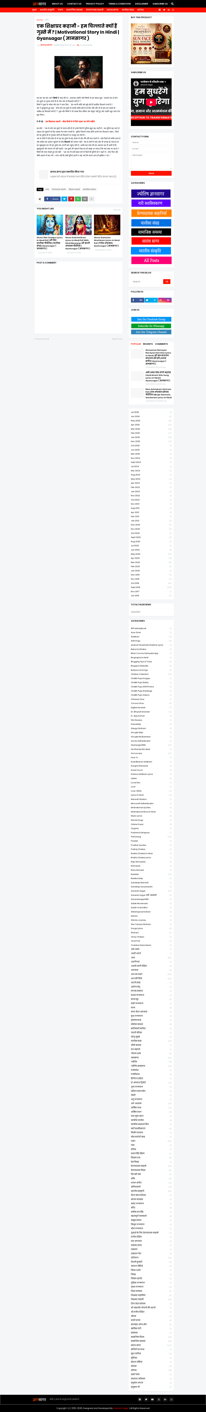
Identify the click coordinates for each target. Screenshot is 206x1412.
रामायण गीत (151, 1253)
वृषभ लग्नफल (151, 1286)
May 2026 (151, 420)
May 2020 (151, 554)
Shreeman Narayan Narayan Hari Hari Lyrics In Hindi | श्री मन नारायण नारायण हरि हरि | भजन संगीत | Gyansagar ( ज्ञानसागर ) (158, 357)
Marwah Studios (151, 799)
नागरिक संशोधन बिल (151, 1124)
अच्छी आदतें (151, 953)
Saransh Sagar (120, 1408)
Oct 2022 (151, 499)
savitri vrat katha (151, 907)
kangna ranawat (151, 765)
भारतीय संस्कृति (47, 9)
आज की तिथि (151, 978)
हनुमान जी (151, 1387)
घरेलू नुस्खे (151, 1036)
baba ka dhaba (151, 649)
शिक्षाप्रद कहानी (74, 189)
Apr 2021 (151, 512)
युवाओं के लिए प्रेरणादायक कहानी (151, 1232)
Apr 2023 (151, 483)
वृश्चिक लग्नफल (151, 1282)
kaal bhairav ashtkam (151, 761)
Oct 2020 (151, 533)
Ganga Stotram (151, 728)
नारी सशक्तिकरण (151, 1128)
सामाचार (151, 1332)
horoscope (151, 753)
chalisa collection (151, 674)
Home (40, 19)
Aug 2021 (151, 508)
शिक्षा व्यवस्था (151, 1291)
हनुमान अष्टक (151, 1382)
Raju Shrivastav (151, 861)
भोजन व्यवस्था (151, 1199)
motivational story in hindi (151, 811)
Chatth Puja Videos (151, 695)
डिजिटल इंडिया (151, 1078)
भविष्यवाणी (151, 1186)
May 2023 (151, 479)
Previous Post (42, 338)
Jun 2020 (151, 549)
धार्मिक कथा (151, 1107)
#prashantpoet (151, 628)
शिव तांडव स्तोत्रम (151, 1303)
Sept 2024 (151, 462)
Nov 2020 (151, 529)
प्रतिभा (151, 1149)
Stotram (151, 932)
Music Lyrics (151, 815)
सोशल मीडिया (151, 1361)
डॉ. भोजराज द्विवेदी (151, 1082)
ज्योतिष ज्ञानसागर (151, 1066)
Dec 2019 (151, 574)
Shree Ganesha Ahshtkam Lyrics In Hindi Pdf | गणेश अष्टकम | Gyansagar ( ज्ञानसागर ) (107, 241)
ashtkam (151, 636)
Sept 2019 (151, 587)
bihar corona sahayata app (151, 653)
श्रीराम (151, 1316)
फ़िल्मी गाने (151, 1174)
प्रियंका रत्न (151, 1157)
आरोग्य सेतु (151, 986)
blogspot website (151, 665)
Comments (161, 343)
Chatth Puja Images (151, 678)
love (151, 786)
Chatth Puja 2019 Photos (151, 686)
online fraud (151, 824)
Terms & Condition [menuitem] (119, 3)
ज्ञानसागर (151, 1057)
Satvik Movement (151, 903)
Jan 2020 (151, 570)
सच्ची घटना (151, 1320)
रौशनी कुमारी (151, 1261)
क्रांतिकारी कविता (151, 1028)
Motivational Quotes (151, 807)
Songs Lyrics (151, 928)
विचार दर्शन (151, 1270)
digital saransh (151, 707)
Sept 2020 (151, 537)
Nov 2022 (151, 495)
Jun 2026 (151, 416)
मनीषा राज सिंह (151, 1211)
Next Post (116, 338)
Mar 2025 (151, 453)
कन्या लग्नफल (151, 995)
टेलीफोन (151, 1070)
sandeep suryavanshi (151, 886)
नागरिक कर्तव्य (151, 1120)
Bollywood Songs (151, 670)
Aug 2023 (151, 474)
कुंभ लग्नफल (151, 1016)
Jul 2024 (151, 466)
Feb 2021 (151, 516)
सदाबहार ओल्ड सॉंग (151, 1324)
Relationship (151, 878)
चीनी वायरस (151, 1045)
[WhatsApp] (78, 199)
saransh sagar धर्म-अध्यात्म (151, 895)
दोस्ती (151, 1095)
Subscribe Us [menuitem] (160, 3)
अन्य (46, 19)
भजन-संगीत (151, 1182)
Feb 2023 (151, 487)
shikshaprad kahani (151, 911)
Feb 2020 (151, 566)
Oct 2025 (151, 445)
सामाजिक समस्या (74, 9)
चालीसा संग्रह (128, 9)
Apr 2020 (151, 558)
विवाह (151, 1274)
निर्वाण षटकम (151, 1132)
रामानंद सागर (151, 1245)
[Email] (85, 199)
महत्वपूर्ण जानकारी (151, 1216)
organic (151, 828)
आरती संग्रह (151, 982)
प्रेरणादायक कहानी (94, 9)
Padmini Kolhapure (151, 832)
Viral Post (151, 940)
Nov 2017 (151, 591)
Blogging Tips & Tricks (151, 661)
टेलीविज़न (151, 1074)
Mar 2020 (151, 562)
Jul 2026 (151, 412)
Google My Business (151, 736)
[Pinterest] (71, 199)
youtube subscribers (151, 945)
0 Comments (86, 45)
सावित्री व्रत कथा (151, 1349)
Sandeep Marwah (151, 882)
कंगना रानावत (151, 990)
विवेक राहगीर (151, 1278)
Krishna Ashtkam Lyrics (151, 774)
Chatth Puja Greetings (151, 690)
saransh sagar (151, 890)
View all (116, 209)
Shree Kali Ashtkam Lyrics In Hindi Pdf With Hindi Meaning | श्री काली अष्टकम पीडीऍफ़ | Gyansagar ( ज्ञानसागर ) (77, 243)
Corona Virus (151, 703)
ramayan (151, 865)
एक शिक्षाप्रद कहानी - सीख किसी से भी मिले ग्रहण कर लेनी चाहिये (70, 121)
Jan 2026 (151, 437)
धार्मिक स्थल (151, 1111)
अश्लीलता (151, 961)
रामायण (151, 1249)
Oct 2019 (151, 583)
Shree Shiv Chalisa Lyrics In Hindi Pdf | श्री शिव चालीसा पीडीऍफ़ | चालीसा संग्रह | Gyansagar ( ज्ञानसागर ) (50, 243)
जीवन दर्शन (151, 1053)
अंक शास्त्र (151, 949)
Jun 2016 (151, 595)
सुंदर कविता (151, 1353)
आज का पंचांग (151, 974)
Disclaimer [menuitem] (141, 3)
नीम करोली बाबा (151, 1136)
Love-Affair (151, 790)
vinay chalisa (151, 936)
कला (151, 1007)
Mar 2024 (151, 470)
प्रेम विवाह (151, 1161)
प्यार (151, 1145)
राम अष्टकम (151, 1241)
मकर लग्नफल (151, 1203)
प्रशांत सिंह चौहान (151, 1153)
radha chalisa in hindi (151, 853)
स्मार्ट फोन (151, 1374)
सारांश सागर (113, 9)
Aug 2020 (151, 541)
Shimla (151, 916)
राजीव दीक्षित (151, 1236)
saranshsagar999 (151, 899)
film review (151, 720)
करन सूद (151, 999)
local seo (151, 782)
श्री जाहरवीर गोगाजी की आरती (151, 1307)
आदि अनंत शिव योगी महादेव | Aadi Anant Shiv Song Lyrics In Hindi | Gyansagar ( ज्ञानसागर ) (158, 376)
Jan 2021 (151, 520)
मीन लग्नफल (151, 1228)
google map (151, 732)
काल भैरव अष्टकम (151, 1011)
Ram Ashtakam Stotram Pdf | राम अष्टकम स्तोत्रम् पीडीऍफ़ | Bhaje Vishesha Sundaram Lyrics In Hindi (159, 393)
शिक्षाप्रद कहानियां (151, 1295)
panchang (151, 836)
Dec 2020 (151, 524)
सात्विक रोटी (151, 1328)
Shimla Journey (151, 920)
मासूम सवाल (151, 1220)
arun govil (151, 632)
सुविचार (151, 1357)
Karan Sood (151, 770)
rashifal (151, 874)
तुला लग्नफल (151, 1086)
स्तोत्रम (151, 1366)
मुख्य (34, 9)
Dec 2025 (151, 441)
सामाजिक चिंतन (151, 1337)
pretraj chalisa (151, 849)
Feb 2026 (151, 433)
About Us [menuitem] (57, 3)
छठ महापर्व (151, 1049)
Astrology (151, 640)
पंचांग (60, 9)
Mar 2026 (151, 429)
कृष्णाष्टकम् (151, 1020)
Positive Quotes (151, 845)
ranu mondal (151, 870)
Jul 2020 (151, 545)
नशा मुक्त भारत (151, 1116)
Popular (136, 343)
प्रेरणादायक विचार (151, 1170)
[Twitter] (64, 199)
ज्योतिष (151, 1061)
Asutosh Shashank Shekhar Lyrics (151, 645)
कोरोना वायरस (151, 1024)
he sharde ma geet (151, 749)
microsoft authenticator (151, 803)
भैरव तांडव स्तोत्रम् (151, 1195)
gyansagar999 (151, 745)
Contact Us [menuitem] (74, 3)
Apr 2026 (151, 424)
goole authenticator (151, 740)
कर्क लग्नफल (151, 1003)
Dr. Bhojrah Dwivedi (151, 711)
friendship (151, 724)
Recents (148, 343)
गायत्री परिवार (151, 1032)
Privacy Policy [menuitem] (95, 3)
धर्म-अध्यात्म (151, 1103)
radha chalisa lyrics (151, 857)
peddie (151, 840)
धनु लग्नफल (151, 1099)
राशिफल (151, 1257)
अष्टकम (151, 970)
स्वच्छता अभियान (151, 1378)
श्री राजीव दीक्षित (151, 1311)
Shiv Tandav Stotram (151, 924)
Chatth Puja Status (151, 682)
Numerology (151, 820)
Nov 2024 (151, 458)
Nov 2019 (151, 579)
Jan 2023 (151, 491)
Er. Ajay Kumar (151, 715)
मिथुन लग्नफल (151, 1224)
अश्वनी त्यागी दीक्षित (151, 966)
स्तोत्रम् (140, 9)
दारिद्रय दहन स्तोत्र (151, 1091)
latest (151, 778)
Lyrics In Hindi (151, 795)
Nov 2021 (151, 503)
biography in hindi (151, 657)
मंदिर (151, 1207)
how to (151, 757)
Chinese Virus (151, 699)
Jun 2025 (151, 449)
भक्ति (151, 1178)
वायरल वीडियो (151, 1266)
